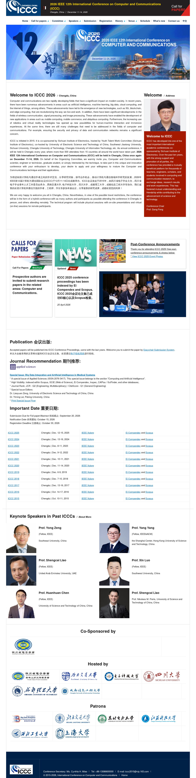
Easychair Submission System (158, 349)
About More (85, 516)
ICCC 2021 (13, 458)
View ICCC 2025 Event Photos (147, 256)
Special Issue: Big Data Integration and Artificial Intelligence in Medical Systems (52, 375)
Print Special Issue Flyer (23, 400)
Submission (90, 20)
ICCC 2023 (13, 445)
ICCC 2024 (13, 439)
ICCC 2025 (13, 432)
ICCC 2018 (13, 478)
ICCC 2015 (13, 498)
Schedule (145, 20)
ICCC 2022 (13, 452)
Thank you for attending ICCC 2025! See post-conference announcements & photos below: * (154, 252)
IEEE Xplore (88, 432)
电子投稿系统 (77, 353)
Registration (105, 20)
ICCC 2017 (13, 485)
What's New (159, 20)
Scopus (149, 432)
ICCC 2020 (13, 465)
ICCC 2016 (13, 491)
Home (25, 20)
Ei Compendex (133, 432)
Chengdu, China (67, 95)
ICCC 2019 (13, 472)
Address (170, 95)
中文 (185, 20)
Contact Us (174, 20)
